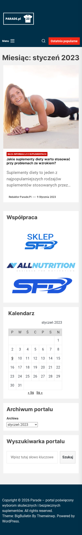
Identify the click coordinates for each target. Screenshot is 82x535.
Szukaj (67, 457)
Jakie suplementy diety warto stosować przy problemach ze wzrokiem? (38, 161)
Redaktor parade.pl (20, 197)
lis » (40, 392)
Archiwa (12, 418)
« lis (31, 392)
